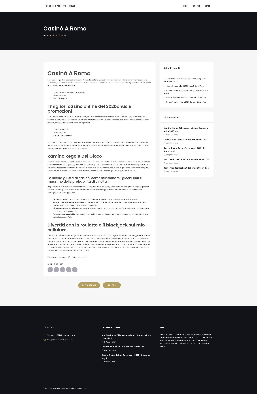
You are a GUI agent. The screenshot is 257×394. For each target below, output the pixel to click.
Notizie (208, 6)
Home (185, 6)
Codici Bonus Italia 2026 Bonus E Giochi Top (185, 86)
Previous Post (89, 285)
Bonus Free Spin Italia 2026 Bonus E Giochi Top (186, 102)
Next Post (112, 285)
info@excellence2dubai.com (59, 340)
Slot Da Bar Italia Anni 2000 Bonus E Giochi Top (186, 97)
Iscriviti (196, 6)
